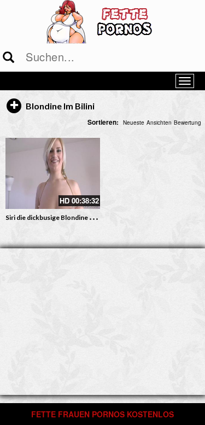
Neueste (133, 122)
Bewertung (187, 122)
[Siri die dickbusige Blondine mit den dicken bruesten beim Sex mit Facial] (52, 173)
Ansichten (159, 122)
